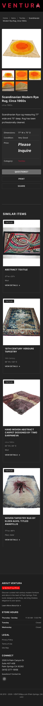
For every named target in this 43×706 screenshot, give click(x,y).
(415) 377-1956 (10, 669)
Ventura (22, 5)
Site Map (5, 648)
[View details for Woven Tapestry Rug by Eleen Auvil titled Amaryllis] (21, 491)
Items (13, 18)
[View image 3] (21, 75)
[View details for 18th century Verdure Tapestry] (21, 322)
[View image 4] (35, 75)
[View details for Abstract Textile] (21, 243)
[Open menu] (37, 6)
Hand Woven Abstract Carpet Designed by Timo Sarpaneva (21, 432)
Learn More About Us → (11, 605)
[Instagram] (4, 678)
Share (21, 186)
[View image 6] (21, 86)
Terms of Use (7, 644)
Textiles (22, 18)
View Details (12, 285)
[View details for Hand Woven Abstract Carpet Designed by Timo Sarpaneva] (21, 403)
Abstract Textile (16, 269)
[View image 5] (8, 86)
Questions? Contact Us (11, 674)
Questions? (21, 172)
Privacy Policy (7, 640)
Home (5, 18)
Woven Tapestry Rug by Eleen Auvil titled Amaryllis (20, 521)
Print (21, 179)
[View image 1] (8, 75)
